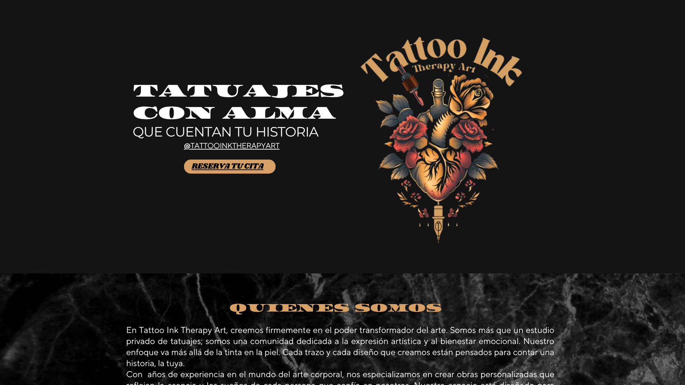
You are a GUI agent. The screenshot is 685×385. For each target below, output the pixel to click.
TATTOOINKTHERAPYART (235, 146)
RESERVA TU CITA (227, 166)
